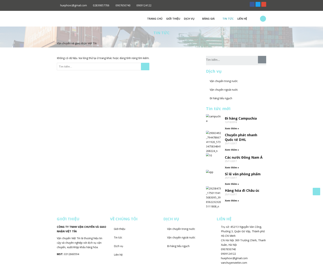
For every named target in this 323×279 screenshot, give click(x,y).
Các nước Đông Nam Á (243, 157)
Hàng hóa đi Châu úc (242, 190)
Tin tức (228, 18)
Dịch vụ (189, 18)
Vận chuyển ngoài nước (224, 89)
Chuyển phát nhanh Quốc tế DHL (241, 137)
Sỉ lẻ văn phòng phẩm (243, 174)
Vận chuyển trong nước (224, 81)
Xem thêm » (232, 128)
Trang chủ (154, 18)
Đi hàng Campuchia (241, 118)
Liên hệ (242, 18)
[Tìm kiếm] (262, 59)
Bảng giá (208, 18)
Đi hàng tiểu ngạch (221, 98)
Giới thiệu (173, 18)
